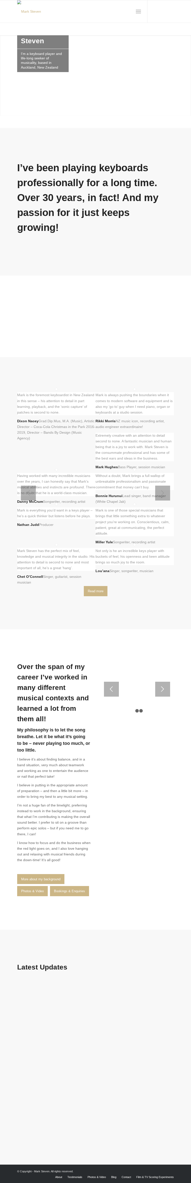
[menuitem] (138, 11)
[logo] (29, 11)
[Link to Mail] (170, 11)
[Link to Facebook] (155, 11)
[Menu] (138, 11)
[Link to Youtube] (162, 11)
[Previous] (28, 493)
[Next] (162, 493)
